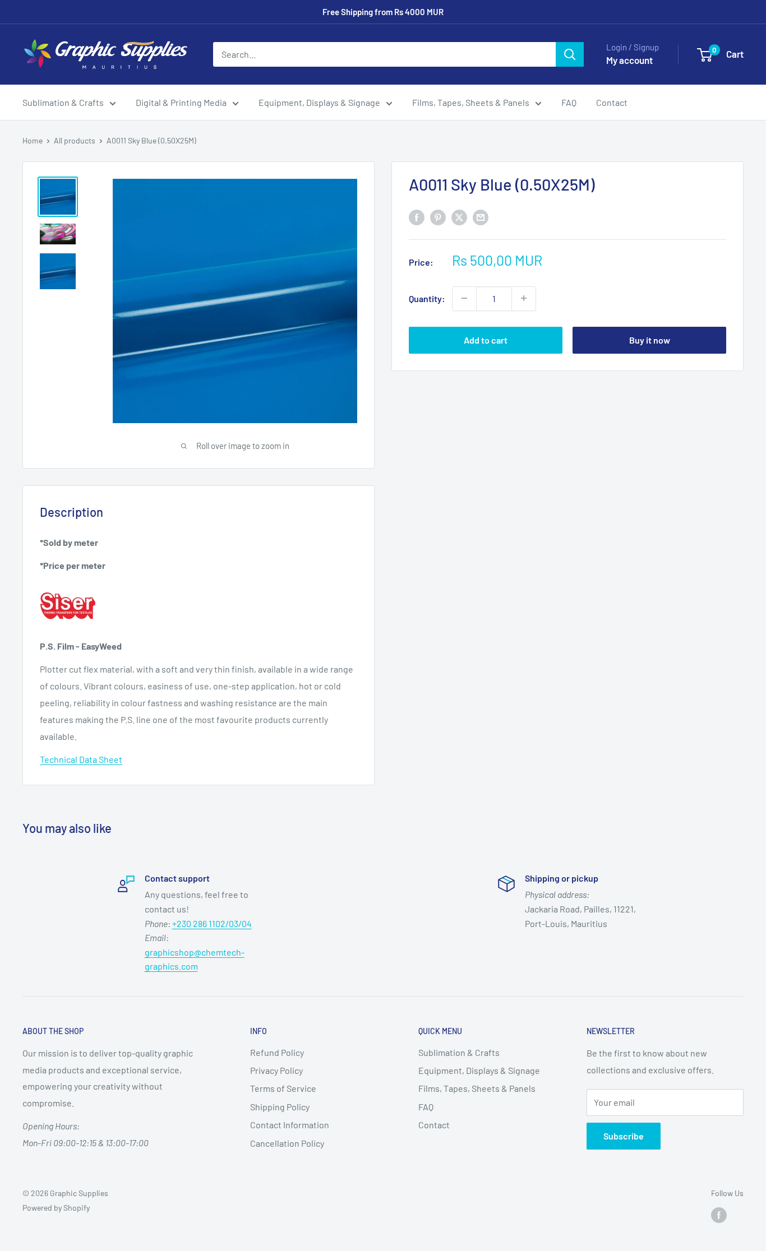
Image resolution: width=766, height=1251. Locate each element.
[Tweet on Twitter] (459, 216)
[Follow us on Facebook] (719, 1214)
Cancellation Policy (287, 1143)
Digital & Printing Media (181, 102)
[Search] (570, 54)
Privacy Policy (276, 1070)
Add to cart (485, 339)
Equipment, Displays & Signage (319, 102)
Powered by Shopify (56, 1207)
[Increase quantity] (524, 298)
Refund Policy (277, 1052)
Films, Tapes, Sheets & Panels (470, 102)
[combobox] (384, 54)
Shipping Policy (280, 1106)
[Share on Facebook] (416, 216)
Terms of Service (283, 1088)
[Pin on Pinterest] (438, 216)
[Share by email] (480, 216)
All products (74, 140)
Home (32, 140)
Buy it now (649, 339)
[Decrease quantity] (464, 298)
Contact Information (289, 1124)
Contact (611, 102)
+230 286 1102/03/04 (212, 923)
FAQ (568, 102)
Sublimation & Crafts (63, 102)
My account (629, 60)
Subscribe (623, 1135)
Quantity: (427, 298)
